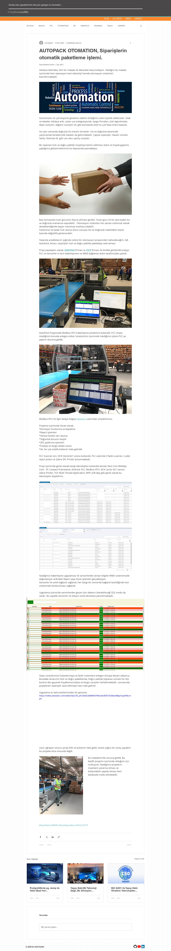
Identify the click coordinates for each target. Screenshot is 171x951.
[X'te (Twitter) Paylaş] (46, 837)
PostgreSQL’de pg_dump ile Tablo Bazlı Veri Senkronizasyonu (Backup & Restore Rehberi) (44, 889)
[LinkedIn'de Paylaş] (52, 837)
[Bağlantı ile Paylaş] (59, 837)
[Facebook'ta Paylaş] (40, 837)
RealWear (98, 25)
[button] (141, 26)
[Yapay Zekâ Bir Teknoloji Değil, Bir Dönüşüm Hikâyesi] (85, 873)
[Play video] (85, 720)
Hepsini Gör (139, 859)
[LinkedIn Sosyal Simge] (143, 949)
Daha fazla (122, 25)
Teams (110, 25)
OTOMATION (63, 25)
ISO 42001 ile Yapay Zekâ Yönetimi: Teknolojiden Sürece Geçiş (124, 889)
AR (74, 25)
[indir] (135, 949)
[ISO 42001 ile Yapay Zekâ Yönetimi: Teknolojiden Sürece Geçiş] (126, 873)
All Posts (30, 25)
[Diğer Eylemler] (130, 42)
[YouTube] (139, 949)
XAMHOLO (85, 25)
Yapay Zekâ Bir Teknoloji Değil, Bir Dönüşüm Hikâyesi (83, 889)
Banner (42, 25)
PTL (51, 25)
